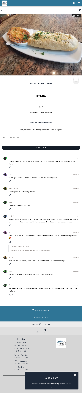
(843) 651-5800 (21, 351)
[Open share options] (79, 10)
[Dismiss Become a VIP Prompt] (75, 375)
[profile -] (73, 3)
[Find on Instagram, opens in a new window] (37, 331)
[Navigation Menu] (79, 3)
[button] (2, 10)
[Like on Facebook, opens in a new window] (44, 331)
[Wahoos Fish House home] (11, 3)
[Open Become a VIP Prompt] (52, 387)
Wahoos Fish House (61, 343)
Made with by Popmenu (26, 324)
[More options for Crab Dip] (76, 78)
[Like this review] (11, 167)
